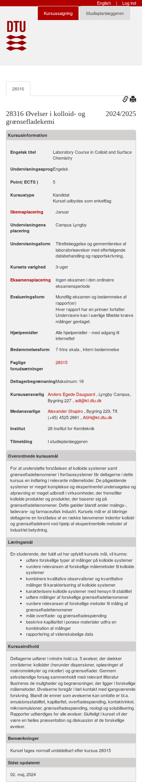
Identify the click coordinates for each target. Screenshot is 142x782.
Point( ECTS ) (24, 182)
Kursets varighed (28, 267)
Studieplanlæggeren (105, 13)
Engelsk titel (23, 152)
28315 (61, 362)
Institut (17, 428)
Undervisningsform (30, 244)
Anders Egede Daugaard (71, 394)
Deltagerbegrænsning (33, 381)
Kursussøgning (58, 13)
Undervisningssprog (31, 169)
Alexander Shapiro (65, 411)
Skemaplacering (26, 212)
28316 (18, 88)
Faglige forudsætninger (26, 365)
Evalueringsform (27, 297)
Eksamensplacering (30, 280)
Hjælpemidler (24, 332)
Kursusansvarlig (27, 394)
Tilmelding (21, 441)
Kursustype (22, 195)
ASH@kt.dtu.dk (97, 417)
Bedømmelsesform (30, 349)
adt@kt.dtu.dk (88, 400)
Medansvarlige (25, 411)
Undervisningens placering (28, 228)
